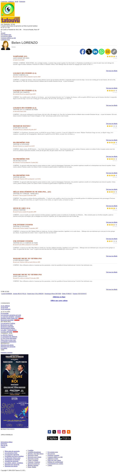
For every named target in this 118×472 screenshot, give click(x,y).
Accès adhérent (5, 306)
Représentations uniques (8, 328)
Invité (16, 1)
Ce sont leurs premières (7, 316)
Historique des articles (7, 345)
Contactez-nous (5, 39)
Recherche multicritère (7, 326)
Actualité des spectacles (11, 461)
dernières (18, 316)
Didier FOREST (67, 293)
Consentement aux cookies (55, 463)
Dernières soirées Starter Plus (9, 318)
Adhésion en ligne (59, 297)
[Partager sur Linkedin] (95, 52)
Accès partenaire (5, 309)
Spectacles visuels (33, 455)
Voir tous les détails (111, 71)
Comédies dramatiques (34, 452)
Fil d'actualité (4, 313)
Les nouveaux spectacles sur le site (11, 315)
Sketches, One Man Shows (35, 453)
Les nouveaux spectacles (12, 454)
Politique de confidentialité (55, 462)
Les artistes (4, 348)
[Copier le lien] (114, 52)
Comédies (30, 450)
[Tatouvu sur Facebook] (49, 433)
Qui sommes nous (6, 34)
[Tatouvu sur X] (54, 433)
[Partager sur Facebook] (83, 52)
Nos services (51, 453)
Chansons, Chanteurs (34, 462)
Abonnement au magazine (12, 459)
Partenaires (4, 443)
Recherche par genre (7, 325)
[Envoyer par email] (108, 52)
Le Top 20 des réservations (8, 338)
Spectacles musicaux (34, 463)
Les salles (3, 330)
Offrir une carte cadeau (59, 300)
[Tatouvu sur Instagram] (58, 433)
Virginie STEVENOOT (80, 293)
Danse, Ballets (32, 467)
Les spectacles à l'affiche (8, 323)
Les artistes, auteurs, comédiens (14, 463)
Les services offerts (6, 36)
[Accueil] (8, 16)
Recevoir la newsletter (7, 320)
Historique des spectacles (8, 346)
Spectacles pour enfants (34, 457)
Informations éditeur (6, 442)
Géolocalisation (12, 330)
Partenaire (22, 1)
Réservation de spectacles (12, 451)
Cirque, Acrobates (33, 460)
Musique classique (33, 465)
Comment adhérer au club (8, 38)
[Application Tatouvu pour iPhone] (52, 440)
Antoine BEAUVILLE (19, 293)
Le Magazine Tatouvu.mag (12, 458)
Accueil (3, 33)
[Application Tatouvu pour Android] (65, 440)
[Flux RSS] (68, 433)
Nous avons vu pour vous (8, 340)
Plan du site (4, 445)
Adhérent (11, 1)
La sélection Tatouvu (7, 335)
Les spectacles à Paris (11, 453)
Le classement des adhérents (9, 336)
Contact (3, 447)
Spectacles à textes (33, 458)
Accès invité (4, 307)
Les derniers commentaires (8, 341)
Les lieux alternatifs (6, 331)
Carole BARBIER (6, 293)
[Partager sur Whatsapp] (101, 52)
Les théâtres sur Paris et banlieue (14, 456)
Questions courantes (6, 352)
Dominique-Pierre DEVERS (53, 293)
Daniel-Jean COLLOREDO (35, 293)
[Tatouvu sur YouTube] (63, 433)
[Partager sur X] (89, 52)
